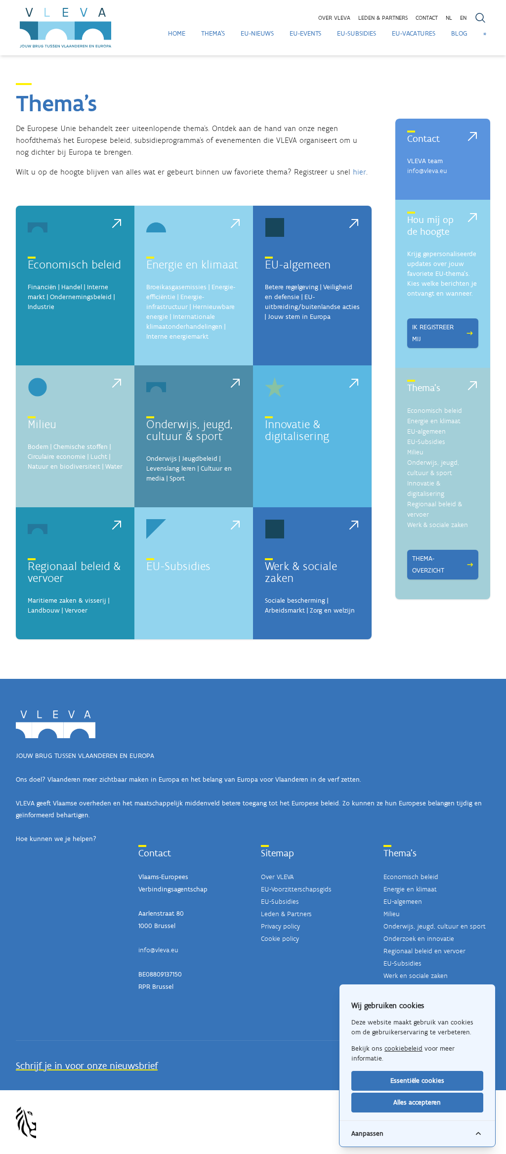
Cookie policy (280, 938)
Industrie (41, 307)
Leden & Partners (286, 914)
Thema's (213, 33)
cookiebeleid (403, 1048)
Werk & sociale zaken (301, 572)
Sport (177, 478)
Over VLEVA (334, 17)
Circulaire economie (56, 456)
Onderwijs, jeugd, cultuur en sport (434, 926)
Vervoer (76, 610)
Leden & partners (383, 17)
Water (114, 466)
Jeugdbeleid (199, 458)
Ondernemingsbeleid (81, 297)
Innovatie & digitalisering (297, 430)
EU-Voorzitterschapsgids (296, 889)
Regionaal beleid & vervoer (74, 572)
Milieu (42, 424)
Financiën (42, 287)
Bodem (38, 447)
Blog (459, 33)
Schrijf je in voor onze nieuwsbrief (87, 1065)
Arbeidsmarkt (285, 610)
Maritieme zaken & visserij (67, 600)
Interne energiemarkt (177, 336)
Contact (427, 17)
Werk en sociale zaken (415, 976)
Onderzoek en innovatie (418, 938)
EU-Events (305, 33)
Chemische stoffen (80, 447)
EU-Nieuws (257, 33)
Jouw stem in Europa (299, 316)
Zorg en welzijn (332, 610)
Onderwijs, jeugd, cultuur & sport (189, 430)
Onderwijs (161, 458)
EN (463, 17)
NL (449, 17)
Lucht (98, 456)
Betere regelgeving (291, 287)
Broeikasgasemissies (176, 287)
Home (176, 33)
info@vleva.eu (427, 171)
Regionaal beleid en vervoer (424, 951)
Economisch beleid (74, 264)
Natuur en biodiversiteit (64, 466)
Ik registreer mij (433, 333)
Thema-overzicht (428, 564)
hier (359, 172)
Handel (71, 287)
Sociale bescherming (295, 600)
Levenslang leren (171, 468)
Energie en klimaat (192, 264)
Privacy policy (280, 926)
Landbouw (44, 610)
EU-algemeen (298, 264)
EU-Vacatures (413, 33)
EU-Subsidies (356, 33)
